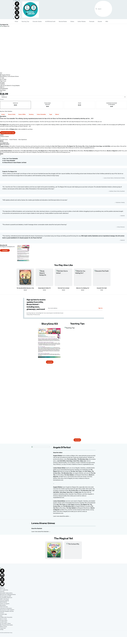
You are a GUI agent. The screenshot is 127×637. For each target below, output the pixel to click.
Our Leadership (4, 590)
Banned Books (63, 21)
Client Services (4, 606)
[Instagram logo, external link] (17, 8)
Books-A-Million (22, 114)
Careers (2, 613)
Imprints (2, 591)
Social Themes (13, 139)
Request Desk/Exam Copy (7, 132)
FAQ (1, 616)
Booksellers (3, 605)
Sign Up (100, 308)
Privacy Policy (29, 314)
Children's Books (4, 136)
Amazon (3, 114)
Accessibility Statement (6, 597)
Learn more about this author (61, 516)
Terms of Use (37, 314)
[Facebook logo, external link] (17, 4)
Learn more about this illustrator (40, 531)
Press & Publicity (4, 600)
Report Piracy (3, 626)
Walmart (57, 114)
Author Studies (82, 21)
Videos (72, 21)
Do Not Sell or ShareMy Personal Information (6, 624)
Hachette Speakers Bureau (7, 611)
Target (50, 114)
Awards (100, 21)
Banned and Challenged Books (8, 594)
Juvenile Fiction (4, 139)
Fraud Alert (3, 628)
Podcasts (91, 21)
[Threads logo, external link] (17, 12)
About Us (2, 588)
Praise (1, 153)
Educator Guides (37, 21)
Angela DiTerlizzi (6, 75)
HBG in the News (4, 599)
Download (4, 250)
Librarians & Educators (6, 608)
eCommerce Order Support (7, 609)
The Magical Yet (4, 142)
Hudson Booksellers (41, 114)
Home (16, 21)
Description (3, 116)
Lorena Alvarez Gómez (43, 523)
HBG (106, 21)
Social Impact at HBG (5, 596)
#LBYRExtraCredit (50, 21)
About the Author (4, 144)
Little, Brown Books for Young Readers (10, 85)
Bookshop (31, 114)
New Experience (22, 139)
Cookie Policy (3, 622)
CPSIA (1, 629)
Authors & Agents (4, 603)
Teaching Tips (25, 21)
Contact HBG (3, 614)
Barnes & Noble (11, 114)
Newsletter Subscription (6, 593)
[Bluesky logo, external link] (17, 17)
